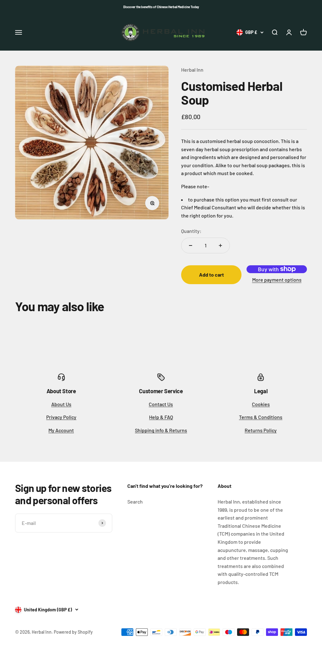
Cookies (261, 404)
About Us (61, 404)
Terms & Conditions (260, 417)
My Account (61, 430)
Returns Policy (261, 430)
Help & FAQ (161, 417)
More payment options (277, 280)
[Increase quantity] (220, 245)
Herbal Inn (192, 70)
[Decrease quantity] (190, 245)
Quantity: (191, 231)
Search (135, 501)
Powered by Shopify (73, 632)
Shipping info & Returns (161, 430)
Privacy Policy (61, 417)
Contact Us (161, 404)
